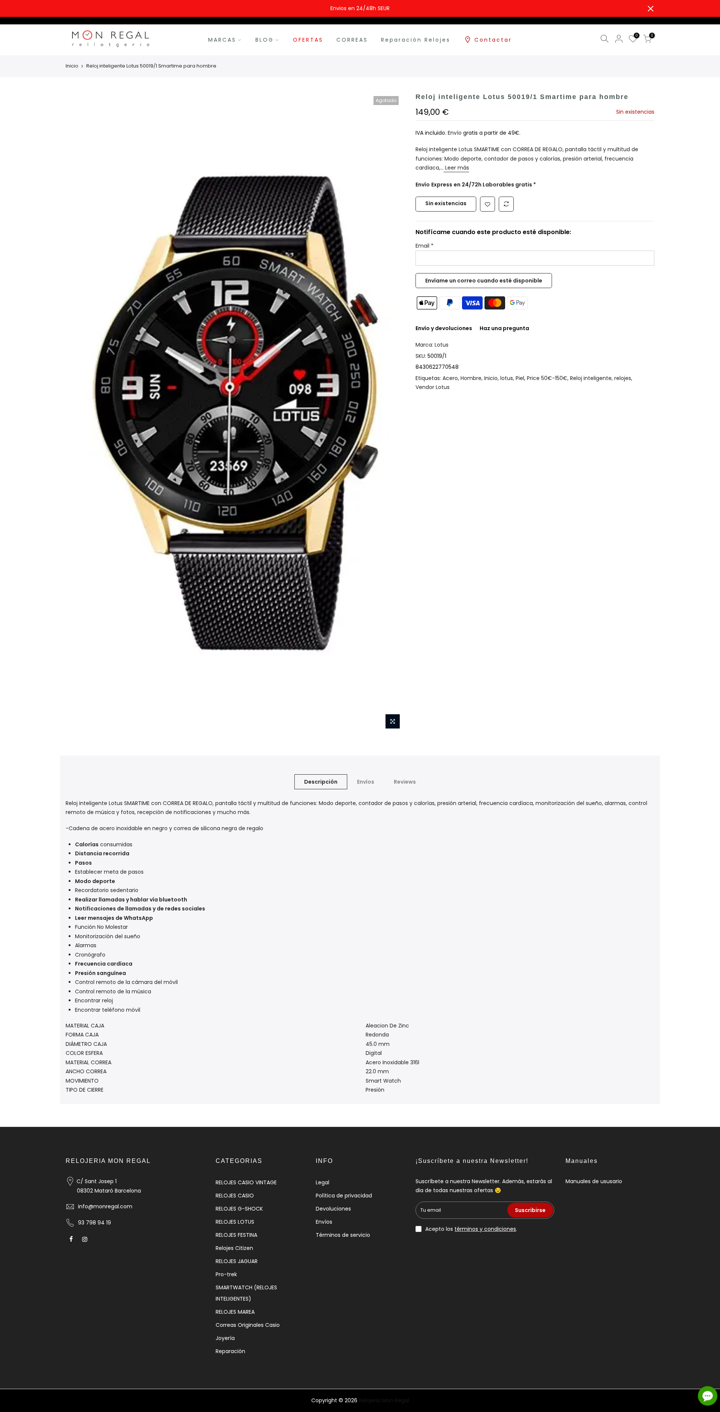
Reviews (405, 782)
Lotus (441, 344)
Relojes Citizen (234, 1248)
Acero (450, 378)
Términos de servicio (343, 1235)
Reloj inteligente (591, 378)
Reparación (230, 1351)
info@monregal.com (105, 1206)
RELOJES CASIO (235, 1195)
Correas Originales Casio (248, 1325)
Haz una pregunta (504, 328)
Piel (520, 378)
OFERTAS (308, 40)
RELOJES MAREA (235, 1312)
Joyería (225, 1338)
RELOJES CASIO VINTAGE (246, 1182)
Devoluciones (333, 1208)
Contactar (493, 40)
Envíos (365, 782)
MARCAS (222, 40)
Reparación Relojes (415, 40)
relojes (622, 378)
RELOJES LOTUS (235, 1222)
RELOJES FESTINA (236, 1235)
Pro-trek (226, 1274)
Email (425, 245)
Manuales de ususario (594, 1181)
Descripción (321, 782)
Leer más (456, 167)
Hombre (471, 378)
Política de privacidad (344, 1195)
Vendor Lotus (433, 387)
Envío (455, 133)
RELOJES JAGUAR (237, 1261)
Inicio (72, 66)
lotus (506, 378)
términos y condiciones (485, 1229)
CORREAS (352, 40)
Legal (322, 1182)
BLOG (264, 40)
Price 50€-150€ (547, 378)
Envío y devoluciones (444, 328)
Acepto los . (471, 1229)
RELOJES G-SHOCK (239, 1208)
